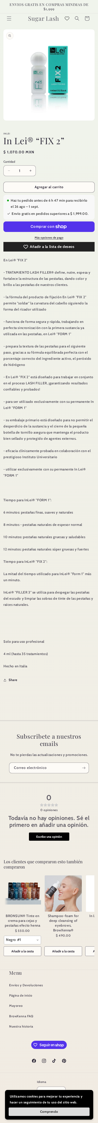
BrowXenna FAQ (21, 1016)
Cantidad (9, 161)
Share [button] (13, 680)
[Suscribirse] (84, 768)
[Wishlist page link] (67, 18)
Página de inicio (20, 995)
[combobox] (22, 940)
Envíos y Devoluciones (26, 985)
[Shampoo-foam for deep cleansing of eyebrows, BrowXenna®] (63, 893)
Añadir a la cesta (22, 951)
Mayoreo (16, 1006)
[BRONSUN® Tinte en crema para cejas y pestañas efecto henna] (22, 893)
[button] (9, 18)
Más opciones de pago (49, 237)
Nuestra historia (21, 1026)
